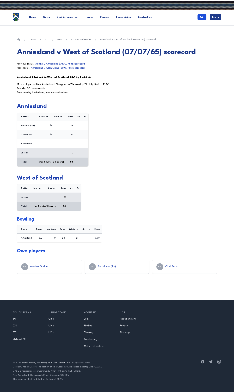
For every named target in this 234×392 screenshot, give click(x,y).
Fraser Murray (29, 363)
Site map (125, 332)
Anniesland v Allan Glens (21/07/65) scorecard (58, 68)
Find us (88, 326)
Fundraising (123, 17)
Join (202, 17)
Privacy (124, 326)
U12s (51, 332)
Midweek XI (19, 339)
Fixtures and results (81, 39)
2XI (46, 39)
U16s (51, 319)
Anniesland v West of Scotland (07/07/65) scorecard (128, 39)
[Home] (18, 39)
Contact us (145, 17)
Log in (215, 17)
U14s (51, 326)
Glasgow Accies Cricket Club (55, 363)
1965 (59, 39)
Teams (89, 17)
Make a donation (93, 346)
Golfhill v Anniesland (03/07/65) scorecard (60, 64)
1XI (14, 319)
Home (32, 17)
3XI (14, 332)
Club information (67, 17)
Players (104, 17)
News (46, 17)
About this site (128, 319)
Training (88, 332)
